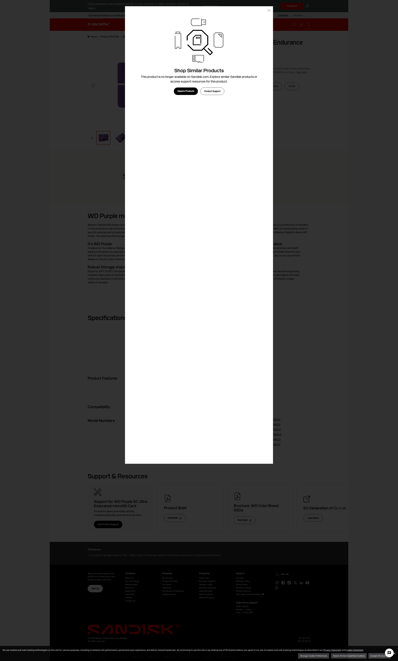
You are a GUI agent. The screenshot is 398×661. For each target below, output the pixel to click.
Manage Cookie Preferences (313, 655)
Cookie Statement (354, 650)
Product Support (212, 91)
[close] (269, 10)
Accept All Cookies (379, 655)
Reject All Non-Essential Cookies (349, 655)
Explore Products (186, 91)
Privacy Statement (332, 650)
